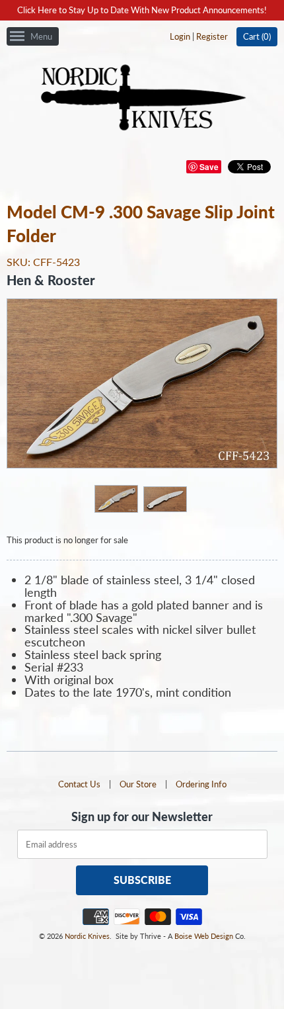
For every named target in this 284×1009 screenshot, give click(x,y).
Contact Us (79, 784)
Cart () (257, 36)
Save (209, 167)
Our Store (138, 784)
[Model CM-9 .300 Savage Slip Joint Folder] (115, 498)
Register (212, 36)
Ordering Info (201, 784)
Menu (41, 36)
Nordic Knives (87, 936)
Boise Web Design (203, 936)
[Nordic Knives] (142, 99)
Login (180, 36)
